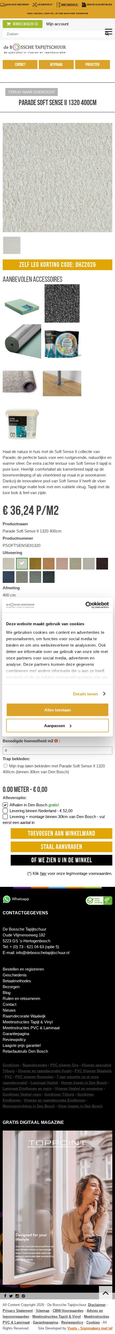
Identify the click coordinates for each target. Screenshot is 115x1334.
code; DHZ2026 (35, 13)
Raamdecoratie (34, 1065)
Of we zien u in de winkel (61, 860)
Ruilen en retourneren (21, 998)
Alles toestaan (57, 710)
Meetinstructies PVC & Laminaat (31, 1027)
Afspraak (56, 64)
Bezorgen (11, 986)
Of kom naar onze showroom (71, 13)
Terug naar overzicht (31, 92)
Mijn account (57, 24)
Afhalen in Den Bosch (34, 805)
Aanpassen (54, 725)
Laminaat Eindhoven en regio (27, 1089)
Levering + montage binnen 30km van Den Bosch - (54, 819)
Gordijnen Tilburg (59, 1094)
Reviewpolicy (14, 1039)
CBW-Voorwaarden (68, 1311)
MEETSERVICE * (70, 4)
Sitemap (42, 1311)
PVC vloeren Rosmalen (34, 1077)
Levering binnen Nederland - (41, 810)
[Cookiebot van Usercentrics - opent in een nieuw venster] (85, 605)
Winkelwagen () (25, 24)
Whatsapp (20, 899)
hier (43, 873)
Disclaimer (97, 1305)
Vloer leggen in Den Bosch (80, 1106)
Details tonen (85, 693)
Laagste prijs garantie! (22, 1045)
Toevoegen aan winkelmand (61, 833)
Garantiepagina (16, 1033)
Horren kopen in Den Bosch (84, 1083)
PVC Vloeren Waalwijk (93, 1071)
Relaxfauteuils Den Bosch (25, 1051)
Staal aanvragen (61, 846)
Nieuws (9, 1010)
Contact (20, 64)
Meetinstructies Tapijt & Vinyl (28, 1022)
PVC (8, 1077)
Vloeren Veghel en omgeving (79, 1089)
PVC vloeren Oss (64, 1065)
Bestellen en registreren (23, 969)
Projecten (92, 64)
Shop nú (48, 13)
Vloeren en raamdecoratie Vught (44, 1071)
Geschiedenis (15, 975)
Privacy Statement (18, 1311)
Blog (6, 992)
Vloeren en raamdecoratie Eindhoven (54, 1100)
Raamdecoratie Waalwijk (24, 1016)
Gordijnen (11, 1065)
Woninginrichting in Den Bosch (29, 1106)
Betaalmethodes (17, 981)
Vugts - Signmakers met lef (89, 1328)
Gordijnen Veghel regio (22, 1094)
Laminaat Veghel (44, 1083)
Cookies (93, 1322)
